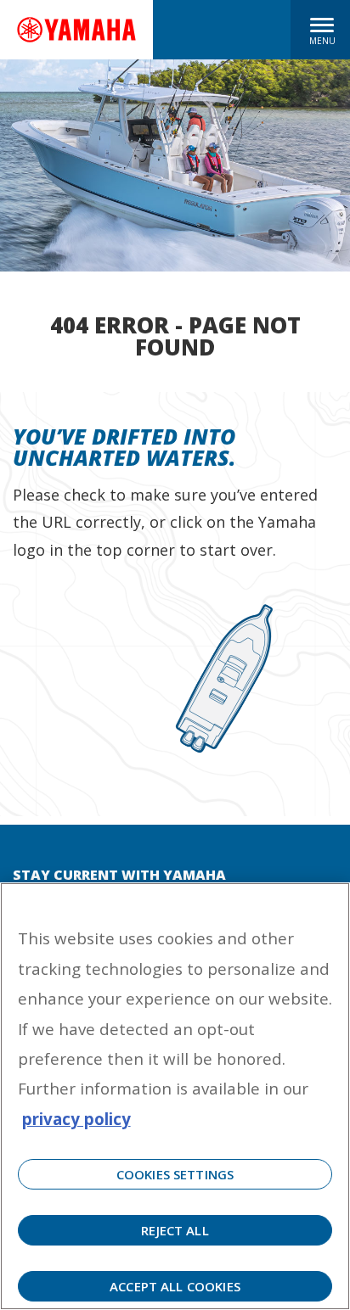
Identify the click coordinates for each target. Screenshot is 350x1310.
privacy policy (76, 1118)
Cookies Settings (175, 1174)
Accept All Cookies (175, 1286)
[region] (175, 1096)
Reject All (175, 1230)
